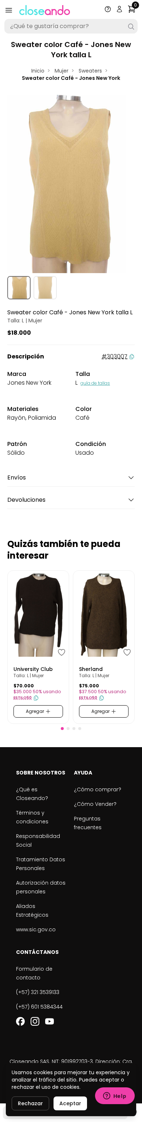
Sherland (91, 669)
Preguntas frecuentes (88, 823)
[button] (62, 728)
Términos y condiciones (32, 817)
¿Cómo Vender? (95, 804)
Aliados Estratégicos (32, 910)
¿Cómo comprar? (97, 789)
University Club (33, 669)
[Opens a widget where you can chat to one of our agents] (115, 1096)
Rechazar (30, 1103)
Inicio (37, 70)
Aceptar (70, 1103)
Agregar (35, 711)
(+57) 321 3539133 (37, 992)
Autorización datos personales (41, 887)
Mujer (61, 70)
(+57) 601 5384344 (39, 1006)
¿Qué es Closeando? (32, 794)
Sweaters (90, 70)
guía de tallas (95, 383)
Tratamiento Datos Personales (40, 864)
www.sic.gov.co (36, 929)
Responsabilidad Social (38, 840)
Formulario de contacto (34, 973)
